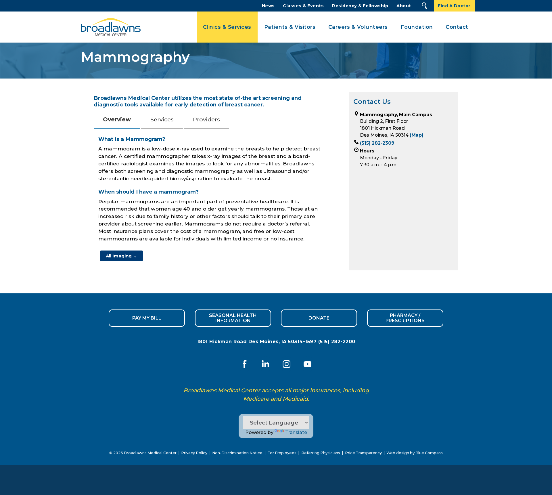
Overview (117, 119)
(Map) (416, 135)
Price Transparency (363, 453)
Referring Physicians (320, 453)
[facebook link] (244, 364)
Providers (206, 119)
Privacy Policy (194, 453)
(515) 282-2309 (377, 143)
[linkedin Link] (265, 364)
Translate (296, 432)
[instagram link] (286, 364)
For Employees (281, 453)
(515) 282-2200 (336, 341)
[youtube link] (307, 364)
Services (162, 119)
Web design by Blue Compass (414, 453)
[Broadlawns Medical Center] (109, 27)
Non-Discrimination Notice (237, 453)
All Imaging (121, 256)
